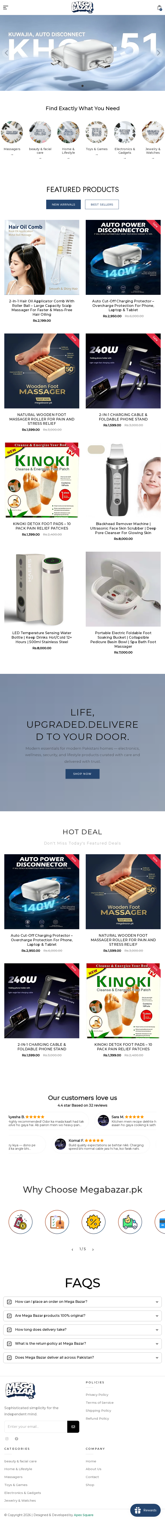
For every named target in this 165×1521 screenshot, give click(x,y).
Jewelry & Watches (20, 1500)
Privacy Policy (97, 1395)
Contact (92, 1477)
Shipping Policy (98, 1410)
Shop (90, 1485)
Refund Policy (97, 1418)
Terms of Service (100, 1403)
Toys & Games (16, 1485)
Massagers (13, 1477)
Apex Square (83, 1515)
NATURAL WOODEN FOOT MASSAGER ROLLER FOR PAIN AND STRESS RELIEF (42, 419)
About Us (93, 1469)
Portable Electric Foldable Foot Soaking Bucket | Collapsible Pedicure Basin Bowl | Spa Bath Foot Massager (123, 639)
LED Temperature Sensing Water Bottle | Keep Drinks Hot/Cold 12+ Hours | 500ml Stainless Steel (41, 637)
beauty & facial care (20, 1461)
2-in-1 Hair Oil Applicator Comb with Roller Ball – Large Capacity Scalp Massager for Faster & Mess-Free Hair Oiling (42, 308)
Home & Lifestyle (18, 1469)
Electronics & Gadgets (22, 1493)
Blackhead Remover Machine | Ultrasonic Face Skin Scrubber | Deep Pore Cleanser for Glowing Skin (123, 528)
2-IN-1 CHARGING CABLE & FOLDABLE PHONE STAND (123, 417)
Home (91, 1461)
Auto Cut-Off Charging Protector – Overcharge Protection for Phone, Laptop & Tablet (123, 305)
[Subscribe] (73, 1427)
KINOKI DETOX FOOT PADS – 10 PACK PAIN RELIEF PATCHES (42, 526)
